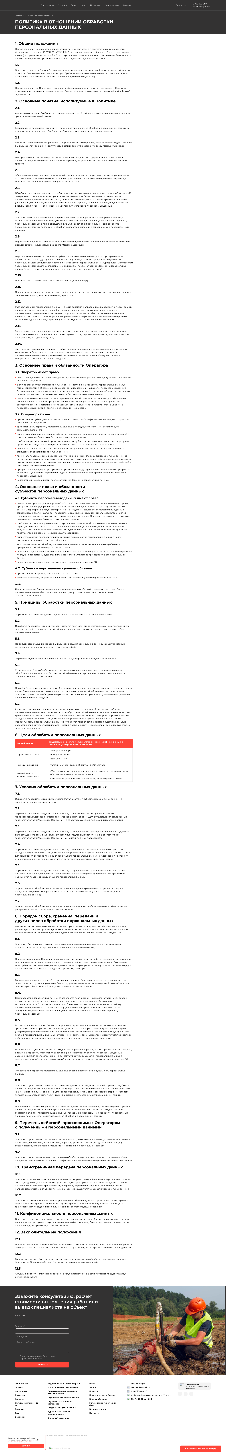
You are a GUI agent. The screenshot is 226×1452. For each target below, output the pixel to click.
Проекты (94, 5)
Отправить (42, 1365)
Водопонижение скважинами (63, 1387)
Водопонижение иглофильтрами (64, 1384)
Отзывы (19, 1387)
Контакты (127, 5)
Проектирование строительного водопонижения (64, 1392)
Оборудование (112, 5)
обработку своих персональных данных (37, 1357)
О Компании (21, 1384)
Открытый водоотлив (58, 1418)
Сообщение (21, 1336)
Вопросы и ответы (98, 1409)
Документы (20, 1395)
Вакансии (20, 1417)
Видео (74, 5)
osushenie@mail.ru (140, 1387)
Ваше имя (20, 1315)
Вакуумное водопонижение (62, 1408)
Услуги (62, 5)
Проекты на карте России (102, 1395)
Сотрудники (21, 1391)
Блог (17, 1413)
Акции (92, 1387)
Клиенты (19, 1399)
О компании (47, 5)
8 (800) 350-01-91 (139, 1391)
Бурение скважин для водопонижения (59, 1413)
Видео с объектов (98, 1399)
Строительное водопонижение (63, 1398)
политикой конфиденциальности (20, 1442)
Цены (83, 5)
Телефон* (20, 1326)
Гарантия (19, 1409)
